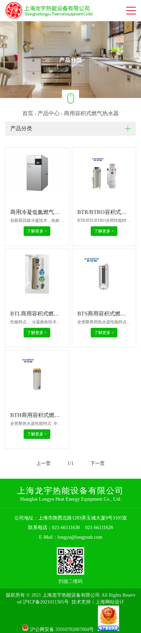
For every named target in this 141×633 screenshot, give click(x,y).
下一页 (97, 463)
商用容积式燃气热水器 (91, 113)
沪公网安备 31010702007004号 (63, 629)
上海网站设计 (109, 602)
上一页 (43, 463)
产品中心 (49, 113)
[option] (70, 59)
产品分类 (21, 128)
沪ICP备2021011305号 (46, 602)
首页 (27, 113)
